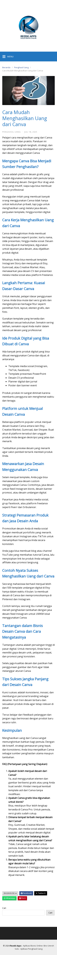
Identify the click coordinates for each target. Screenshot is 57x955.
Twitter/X (42, 893)
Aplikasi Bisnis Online (33, 945)
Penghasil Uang (21, 67)
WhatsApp (10, 898)
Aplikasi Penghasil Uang (31, 948)
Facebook (27, 893)
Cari (4, 908)
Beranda (6, 67)
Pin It (23, 898)
